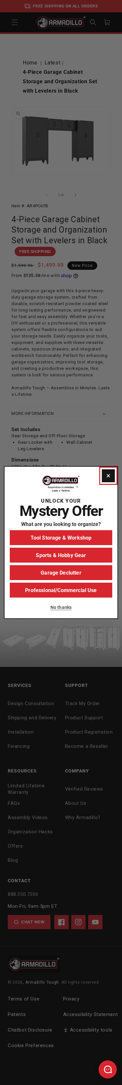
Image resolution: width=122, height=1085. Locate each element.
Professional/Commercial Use (61, 590)
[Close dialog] (108, 476)
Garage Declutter (61, 573)
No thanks (61, 607)
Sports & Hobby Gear (61, 555)
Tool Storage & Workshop (61, 538)
